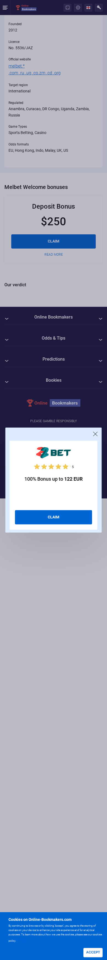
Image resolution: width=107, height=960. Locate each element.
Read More (26, 940)
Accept (93, 952)
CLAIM (53, 517)
